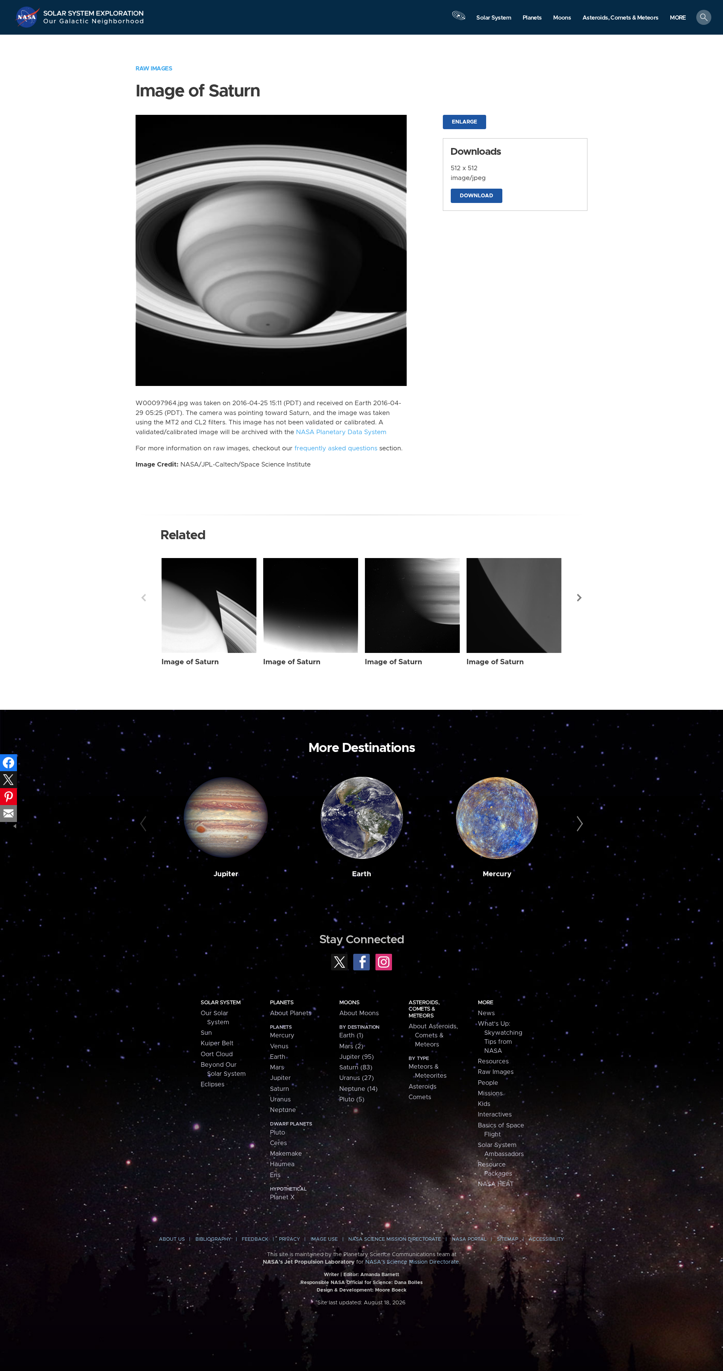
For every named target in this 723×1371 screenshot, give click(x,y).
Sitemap (507, 1239)
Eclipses (212, 1084)
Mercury (497, 874)
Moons (349, 1002)
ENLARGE (464, 122)
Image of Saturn (190, 662)
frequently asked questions (335, 448)
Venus (279, 1046)
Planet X (282, 1197)
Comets (420, 1097)
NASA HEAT (496, 1184)
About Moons (359, 1013)
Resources (493, 1061)
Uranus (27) (356, 1078)
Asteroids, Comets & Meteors (424, 1009)
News (486, 1013)
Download (476, 195)
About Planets (290, 1013)
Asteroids (422, 1087)
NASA (28, 17)
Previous (143, 597)
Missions (490, 1093)
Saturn (279, 1089)
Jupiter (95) (356, 1057)
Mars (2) (351, 1046)
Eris (275, 1175)
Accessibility (546, 1239)
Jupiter (226, 874)
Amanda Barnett (379, 1274)
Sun (206, 1033)
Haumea (282, 1164)
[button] (678, 18)
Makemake (286, 1154)
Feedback (255, 1239)
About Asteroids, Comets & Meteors (433, 1035)
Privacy (289, 1239)
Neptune (283, 1110)
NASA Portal (469, 1239)
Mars (277, 1067)
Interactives (495, 1115)
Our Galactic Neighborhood (94, 23)
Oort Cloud (217, 1054)
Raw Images (154, 69)
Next (579, 597)
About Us (172, 1239)
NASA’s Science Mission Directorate (412, 1262)
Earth (361, 874)
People (488, 1083)
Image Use (324, 1239)
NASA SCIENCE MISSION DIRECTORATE (394, 1239)
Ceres (278, 1143)
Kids (484, 1104)
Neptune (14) (358, 1089)
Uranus (280, 1099)
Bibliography (213, 1239)
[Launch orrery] (458, 19)
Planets (281, 1002)
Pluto (277, 1133)
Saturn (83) (355, 1067)
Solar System (220, 1002)
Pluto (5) (352, 1099)
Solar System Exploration (94, 11)
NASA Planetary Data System (341, 432)
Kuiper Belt (217, 1043)
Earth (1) (351, 1035)
